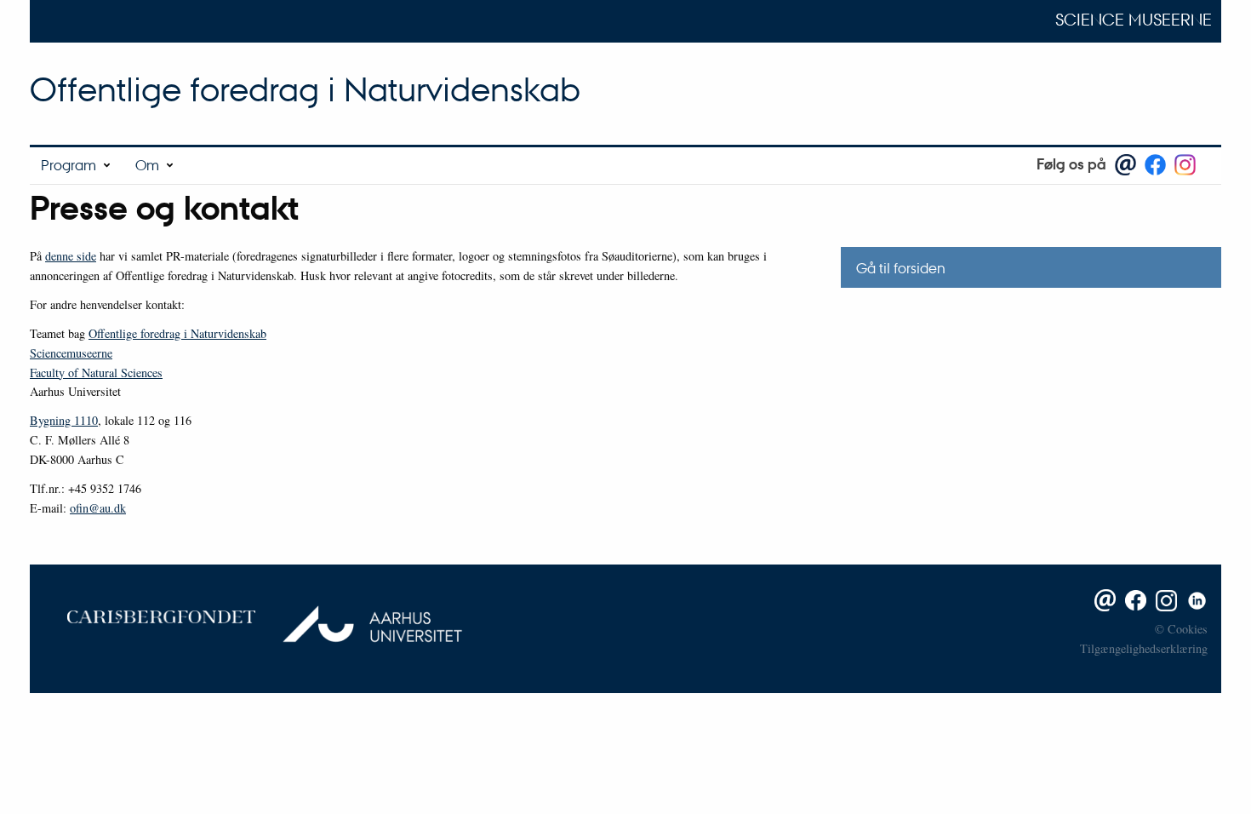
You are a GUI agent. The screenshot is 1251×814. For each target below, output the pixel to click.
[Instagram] (1163, 598)
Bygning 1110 (64, 420)
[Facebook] (1132, 598)
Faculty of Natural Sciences (96, 372)
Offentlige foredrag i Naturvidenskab (305, 89)
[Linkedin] (1194, 598)
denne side (70, 256)
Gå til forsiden (900, 268)
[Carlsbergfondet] (149, 615)
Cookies (1188, 629)
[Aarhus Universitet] (365, 615)
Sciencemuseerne (71, 353)
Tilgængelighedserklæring (1144, 648)
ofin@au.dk (98, 508)
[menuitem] (77, 165)
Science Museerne (1133, 19)
